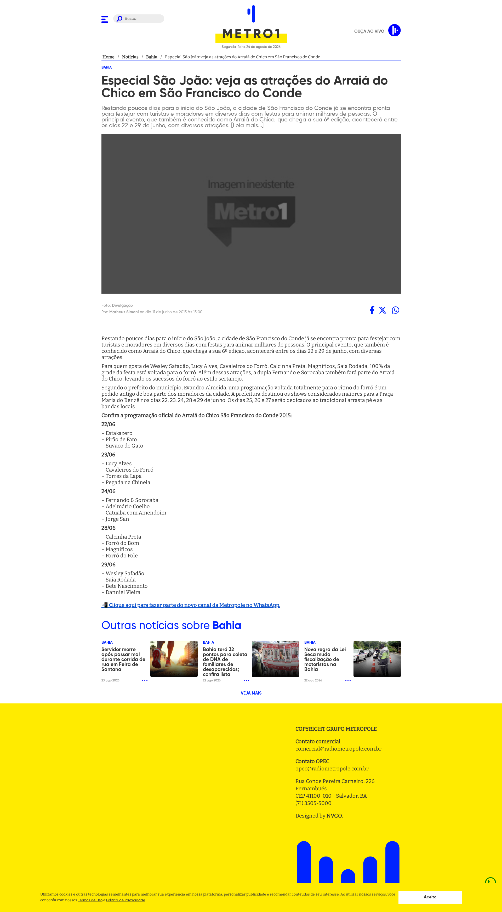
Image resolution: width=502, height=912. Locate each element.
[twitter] (382, 310)
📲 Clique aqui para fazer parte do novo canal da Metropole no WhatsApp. (190, 605)
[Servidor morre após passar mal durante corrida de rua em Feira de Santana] (174, 659)
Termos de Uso (90, 900)
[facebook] (372, 310)
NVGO (334, 816)
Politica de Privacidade (125, 900)
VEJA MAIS (251, 693)
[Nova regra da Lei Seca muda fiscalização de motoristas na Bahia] (377, 659)
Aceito (430, 897)
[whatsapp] (395, 310)
